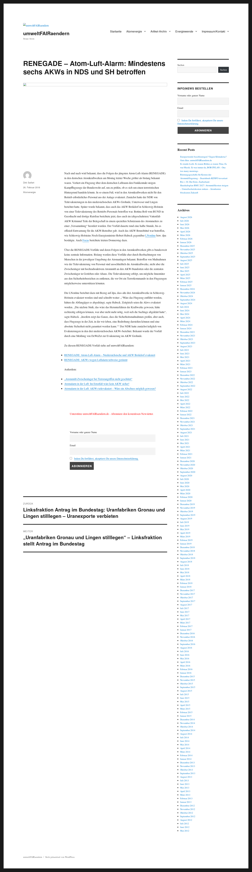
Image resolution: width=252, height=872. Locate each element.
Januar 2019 (185, 543)
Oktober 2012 (186, 812)
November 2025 (187, 249)
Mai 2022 (184, 400)
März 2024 (185, 321)
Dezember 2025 (187, 245)
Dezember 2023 (187, 331)
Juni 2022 (184, 396)
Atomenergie (134, 31)
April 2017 (185, 619)
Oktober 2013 (186, 769)
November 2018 (187, 550)
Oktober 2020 (186, 468)
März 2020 (185, 493)
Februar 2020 (186, 497)
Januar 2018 (185, 586)
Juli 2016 (184, 651)
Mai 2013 (184, 787)
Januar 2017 (185, 629)
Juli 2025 (184, 263)
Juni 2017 (184, 611)
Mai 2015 (184, 701)
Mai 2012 (184, 830)
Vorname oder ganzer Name (83, 432)
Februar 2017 (186, 626)
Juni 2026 (184, 224)
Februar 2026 (186, 238)
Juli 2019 (184, 522)
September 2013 (187, 773)
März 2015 (185, 708)
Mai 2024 (184, 314)
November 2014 (187, 723)
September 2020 (187, 471)
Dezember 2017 (187, 590)
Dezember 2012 (187, 805)
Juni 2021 (184, 439)
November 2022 (187, 378)
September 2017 (187, 601)
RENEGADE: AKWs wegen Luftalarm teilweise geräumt (95, 360)
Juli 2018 (184, 565)
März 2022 (185, 407)
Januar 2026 (185, 242)
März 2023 (185, 364)
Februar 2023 (186, 367)
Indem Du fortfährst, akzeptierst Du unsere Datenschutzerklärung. (106, 458)
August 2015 (186, 690)
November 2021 (187, 421)
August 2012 (186, 819)
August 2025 (186, 260)
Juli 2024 (184, 306)
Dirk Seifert (28, 182)
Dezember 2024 (187, 288)
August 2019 (186, 518)
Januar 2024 (185, 328)
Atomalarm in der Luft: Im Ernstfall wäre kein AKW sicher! (96, 383)
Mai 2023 (184, 357)
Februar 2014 (186, 755)
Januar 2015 (185, 715)
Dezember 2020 (187, 461)
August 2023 (186, 346)
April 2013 (185, 791)
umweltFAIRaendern (46, 33)
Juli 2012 (184, 823)
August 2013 (186, 776)
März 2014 (185, 751)
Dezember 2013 (187, 762)
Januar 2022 (185, 414)
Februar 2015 (186, 712)
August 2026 (186, 217)
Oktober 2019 (186, 511)
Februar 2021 (186, 453)
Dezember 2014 (187, 719)
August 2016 (186, 647)
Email (73, 445)
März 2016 (185, 665)
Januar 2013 (185, 801)
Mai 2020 (184, 486)
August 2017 (186, 604)
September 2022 (187, 385)
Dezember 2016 (187, 633)
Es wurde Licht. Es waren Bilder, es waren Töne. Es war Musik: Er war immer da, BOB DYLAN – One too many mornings (203, 167)
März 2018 (185, 579)
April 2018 (185, 575)
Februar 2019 (186, 540)
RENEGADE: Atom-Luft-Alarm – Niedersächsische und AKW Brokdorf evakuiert (109, 355)
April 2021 (185, 446)
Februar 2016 (186, 669)
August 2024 (186, 303)
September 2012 (187, 816)
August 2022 (186, 389)
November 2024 (187, 292)
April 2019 (185, 532)
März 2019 (185, 536)
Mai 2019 (184, 529)
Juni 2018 (184, 568)
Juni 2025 (184, 267)
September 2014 (187, 730)
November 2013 (187, 766)
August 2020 (186, 475)
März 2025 (185, 278)
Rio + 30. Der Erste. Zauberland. (195, 181)
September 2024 (187, 299)
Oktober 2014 (186, 726)
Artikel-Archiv (159, 31)
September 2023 (187, 342)
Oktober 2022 (186, 382)
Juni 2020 (184, 482)
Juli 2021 (184, 436)
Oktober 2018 (186, 554)
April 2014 (185, 748)
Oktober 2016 (186, 640)
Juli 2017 (184, 608)
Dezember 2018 (187, 547)
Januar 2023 (185, 371)
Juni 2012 (184, 827)
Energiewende (184, 31)
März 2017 (185, 622)
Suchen (180, 64)
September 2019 (187, 514)
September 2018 (187, 558)
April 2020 (185, 489)
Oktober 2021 (186, 425)
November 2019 (187, 507)
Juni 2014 (184, 740)
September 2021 (187, 428)
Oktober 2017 (186, 597)
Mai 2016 (184, 658)
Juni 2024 (184, 310)
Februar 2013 (186, 798)
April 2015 (185, 705)
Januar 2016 (185, 672)
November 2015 (187, 680)
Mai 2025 (184, 270)
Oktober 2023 (186, 339)
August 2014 (186, 733)
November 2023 (187, 335)
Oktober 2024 (186, 296)
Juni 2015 (184, 697)
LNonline (150, 235)
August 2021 (186, 432)
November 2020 (187, 464)
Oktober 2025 (186, 253)
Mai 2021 (184, 443)
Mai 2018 (184, 572)
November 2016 (187, 636)
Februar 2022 (186, 410)
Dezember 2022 (187, 375)
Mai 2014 (184, 744)
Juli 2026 (184, 220)
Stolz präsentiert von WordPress (60, 857)
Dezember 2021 (187, 418)
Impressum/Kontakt (213, 31)
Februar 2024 (186, 324)
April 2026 (185, 231)
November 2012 (187, 809)
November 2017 (187, 593)
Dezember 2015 (187, 676)
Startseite (116, 31)
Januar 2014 (185, 758)
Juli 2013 (184, 780)
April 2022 (185, 403)
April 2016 (185, 662)
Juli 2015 (184, 694)
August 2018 (186, 561)
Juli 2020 (184, 479)
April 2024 (185, 317)
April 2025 (185, 274)
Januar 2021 (185, 457)
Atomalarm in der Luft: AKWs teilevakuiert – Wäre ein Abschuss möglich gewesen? (110, 388)
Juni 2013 (184, 784)
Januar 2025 (185, 285)
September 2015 (187, 687)
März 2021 (185, 450)
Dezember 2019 (187, 504)
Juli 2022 (184, 392)
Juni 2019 (184, 525)
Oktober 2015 (186, 683)
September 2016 (187, 644)
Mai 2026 (184, 227)
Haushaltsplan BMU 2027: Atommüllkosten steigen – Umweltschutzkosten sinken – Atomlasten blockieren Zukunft (204, 189)
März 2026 (185, 235)
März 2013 (185, 794)
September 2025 (187, 256)
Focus (85, 240)
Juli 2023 (184, 349)
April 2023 (185, 360)
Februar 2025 (186, 281)
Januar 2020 (185, 500)
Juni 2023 (184, 353)
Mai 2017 (184, 615)
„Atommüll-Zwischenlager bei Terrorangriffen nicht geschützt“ (98, 379)
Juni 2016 (184, 654)
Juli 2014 (184, 737)
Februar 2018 (186, 583)
